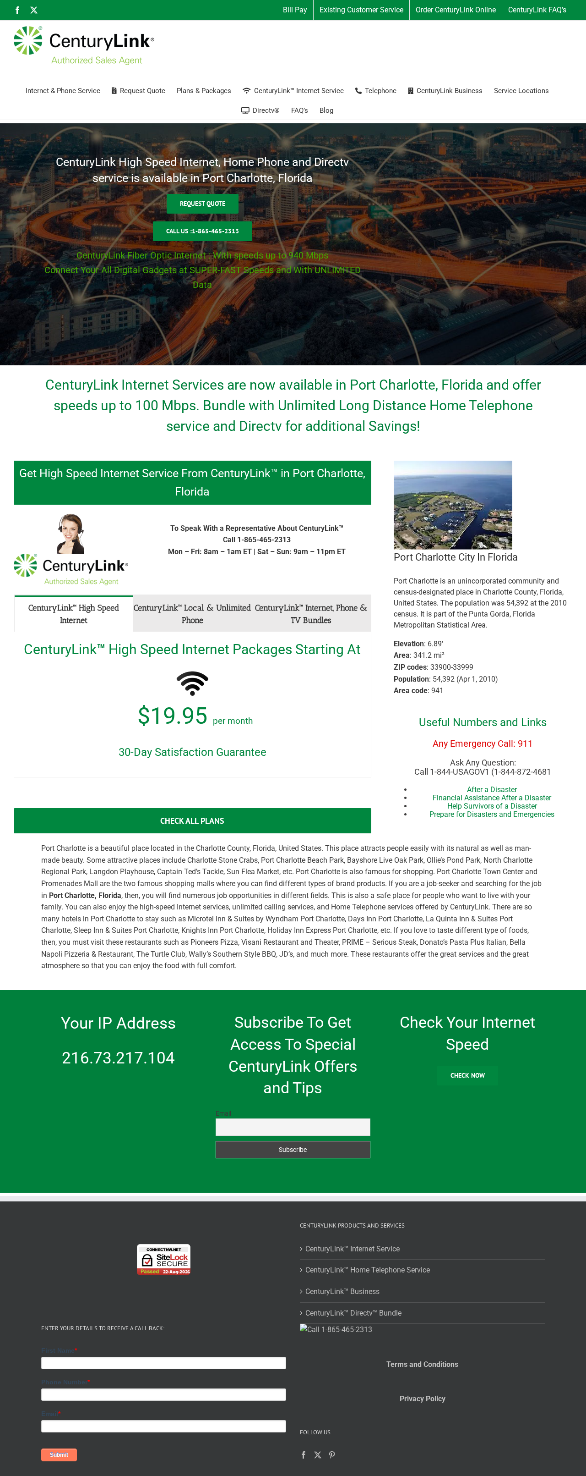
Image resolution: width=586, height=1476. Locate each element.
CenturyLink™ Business (342, 1291)
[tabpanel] (192, 704)
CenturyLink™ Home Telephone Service (367, 1270)
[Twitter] (317, 1455)
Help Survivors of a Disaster (492, 806)
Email (223, 1113)
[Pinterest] (332, 1455)
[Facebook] (303, 1455)
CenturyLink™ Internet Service (352, 1249)
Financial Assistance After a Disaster (492, 797)
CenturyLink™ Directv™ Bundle (353, 1313)
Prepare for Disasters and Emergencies (491, 814)
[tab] (74, 613)
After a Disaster (492, 789)
